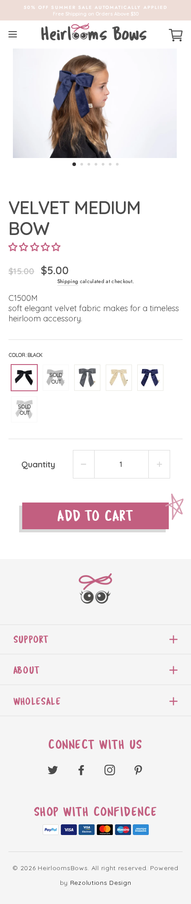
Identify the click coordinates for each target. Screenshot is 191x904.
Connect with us (95, 745)
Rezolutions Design (100, 883)
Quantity (38, 464)
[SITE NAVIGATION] (12, 34)
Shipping (68, 281)
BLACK (24, 377)
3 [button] (89, 164)
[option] (95, 10)
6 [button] (110, 164)
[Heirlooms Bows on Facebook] (81, 769)
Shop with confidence (96, 812)
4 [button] (96, 164)
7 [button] (117, 164)
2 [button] (81, 164)
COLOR (25, 355)
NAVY (150, 377)
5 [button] (103, 164)
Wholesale (37, 701)
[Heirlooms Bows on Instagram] (109, 769)
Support (30, 639)
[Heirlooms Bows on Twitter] (53, 769)
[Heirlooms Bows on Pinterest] (138, 769)
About (26, 670)
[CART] (176, 34)
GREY (87, 377)
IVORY (118, 377)
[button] (34, 247)
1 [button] (74, 164)
